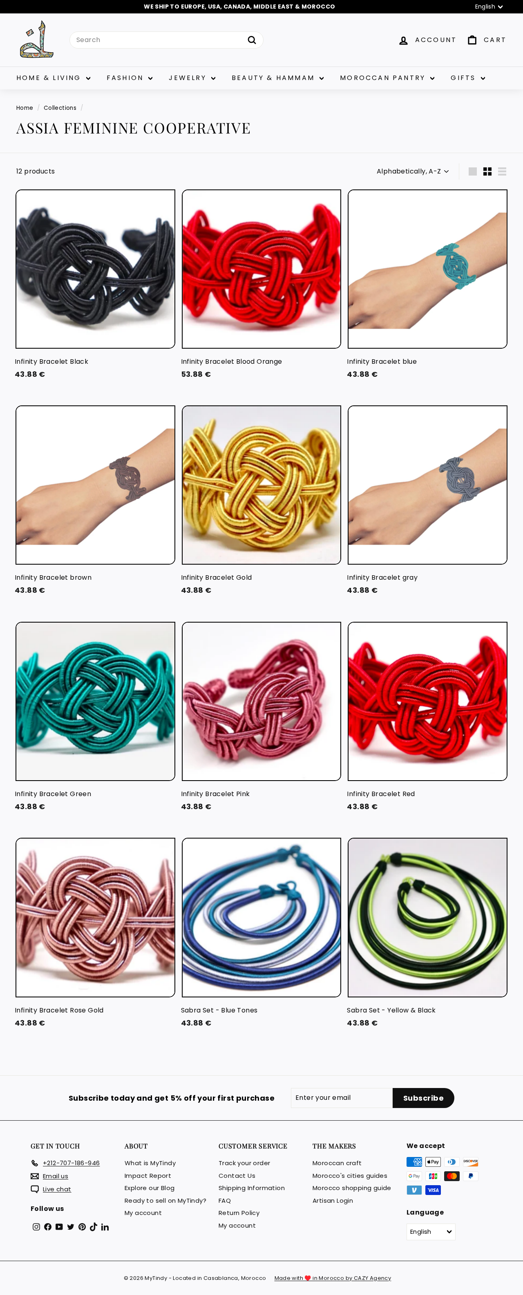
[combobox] (166, 40)
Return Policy (239, 1212)
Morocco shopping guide (352, 1188)
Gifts (464, 77)
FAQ (225, 1200)
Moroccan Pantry (384, 77)
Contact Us (237, 1175)
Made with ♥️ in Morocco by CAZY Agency (333, 1278)
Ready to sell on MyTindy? (165, 1200)
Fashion (127, 77)
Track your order (244, 1163)
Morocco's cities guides (350, 1175)
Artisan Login (333, 1200)
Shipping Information (252, 1188)
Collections (60, 108)
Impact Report (148, 1175)
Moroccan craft (337, 1163)
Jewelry (189, 77)
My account (143, 1212)
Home (25, 108)
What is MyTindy (150, 1163)
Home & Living (50, 77)
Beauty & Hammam (274, 77)
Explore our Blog (149, 1188)
